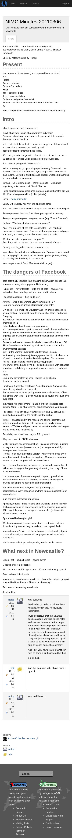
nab (12, 668)
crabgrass (47, 793)
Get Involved (53, 823)
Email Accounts (24, 819)
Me (13, 3)
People (23, 3)
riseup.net (14, 793)
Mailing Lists (22, 823)
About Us (21, 815)
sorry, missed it (19, 199)
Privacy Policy (23, 827)
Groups (35, 3)
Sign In (65, 3)
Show (11, 38)
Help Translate (54, 827)
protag (11, 599)
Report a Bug (53, 804)
